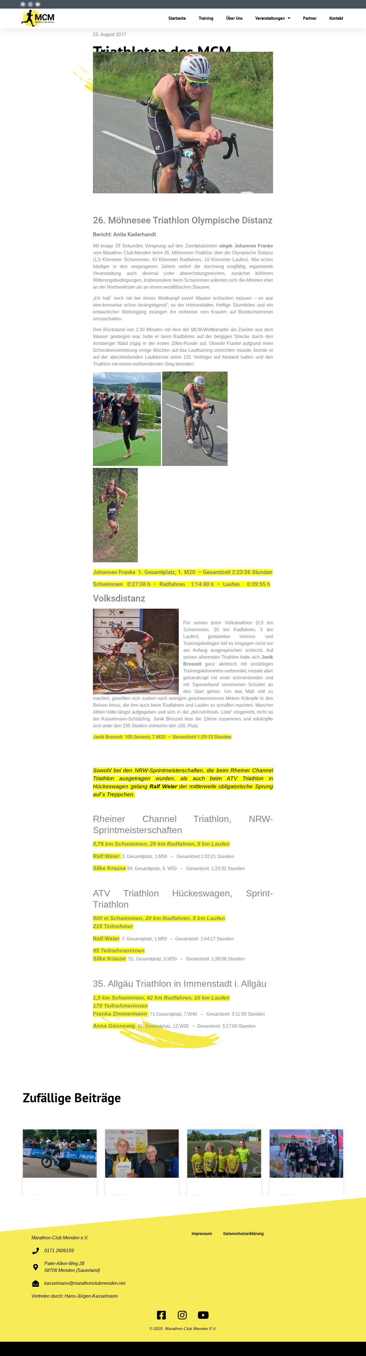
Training (206, 18)
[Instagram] (30, 4)
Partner (310, 18)
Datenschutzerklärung (243, 1233)
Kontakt (336, 18)
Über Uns (234, 18)
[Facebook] (23, 4)
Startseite (177, 18)
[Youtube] (38, 4)
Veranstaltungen (270, 18)
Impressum (202, 1233)
